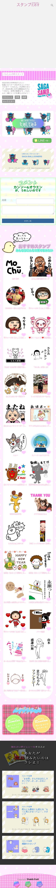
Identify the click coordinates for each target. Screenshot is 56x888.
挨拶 (24, 97)
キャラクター (8, 101)
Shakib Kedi (32, 879)
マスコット (7, 97)
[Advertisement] (28, 39)
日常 (17, 97)
